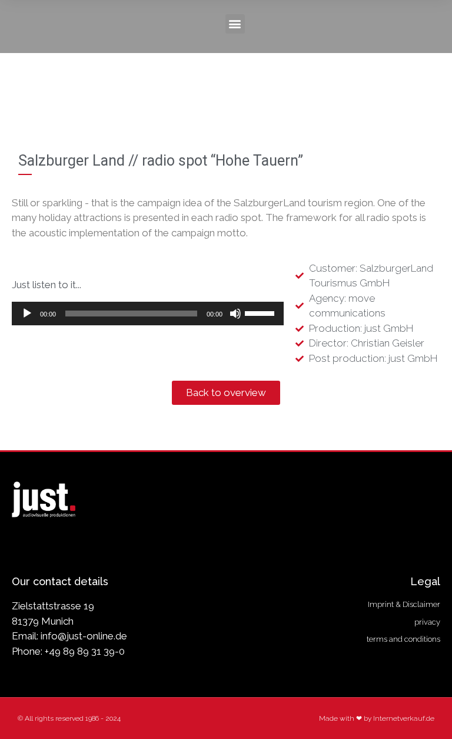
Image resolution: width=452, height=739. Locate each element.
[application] (148, 313)
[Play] (27, 313)
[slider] (261, 312)
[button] (235, 24)
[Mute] (235, 313)
